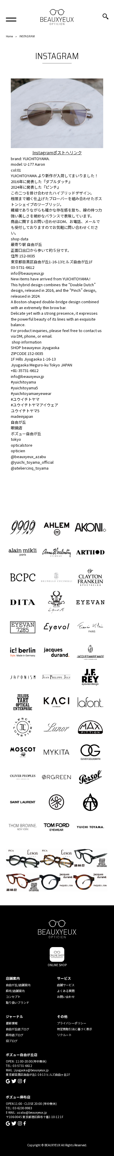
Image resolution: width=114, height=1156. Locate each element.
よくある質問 (66, 991)
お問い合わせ (66, 996)
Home (9, 36)
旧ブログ (12, 1040)
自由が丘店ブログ (17, 1029)
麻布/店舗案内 (15, 991)
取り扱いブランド (17, 1002)
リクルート (64, 1035)
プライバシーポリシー (71, 1023)
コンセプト (13, 996)
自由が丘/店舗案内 (18, 985)
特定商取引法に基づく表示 (74, 1029)
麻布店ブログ (14, 1035)
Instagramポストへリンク (57, 152)
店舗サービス (66, 985)
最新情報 (12, 1023)
